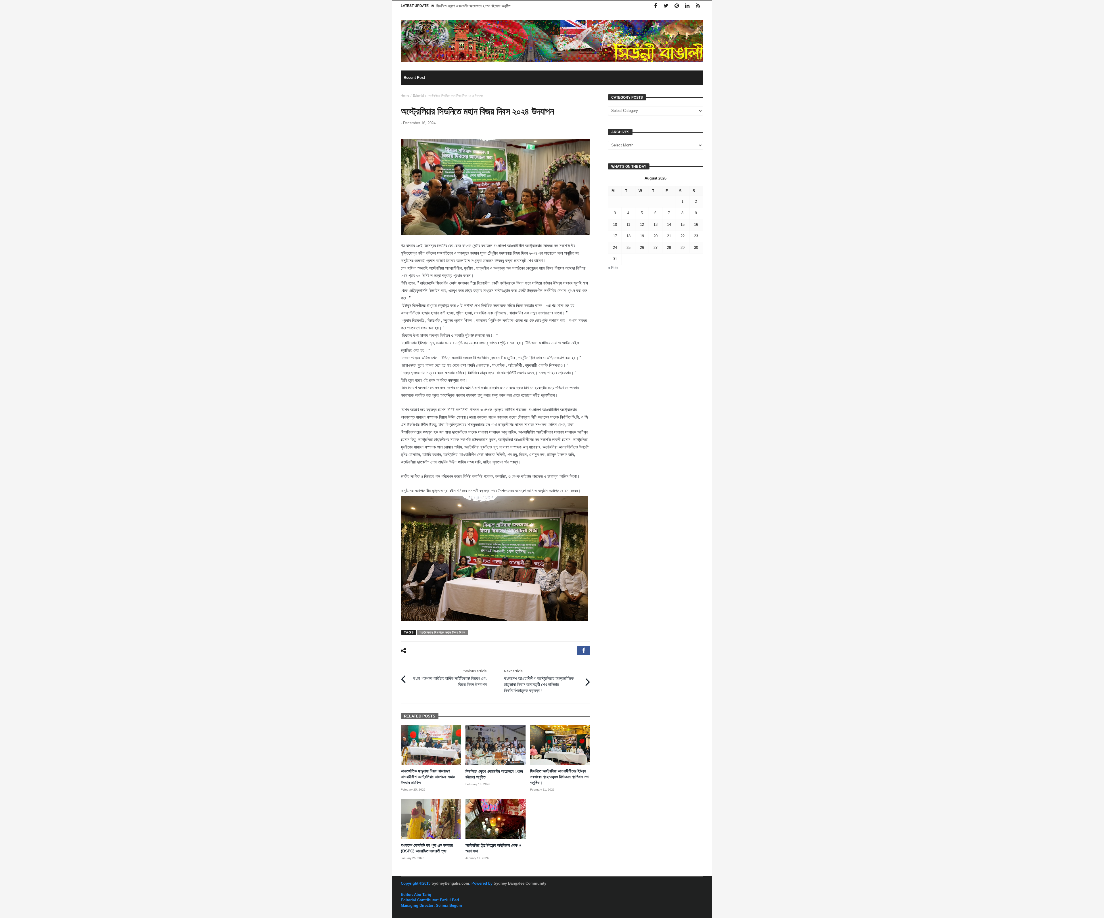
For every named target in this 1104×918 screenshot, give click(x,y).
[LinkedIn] (687, 6)
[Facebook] (655, 6)
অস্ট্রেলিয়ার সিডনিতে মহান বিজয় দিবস (442, 632)
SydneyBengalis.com (450, 883)
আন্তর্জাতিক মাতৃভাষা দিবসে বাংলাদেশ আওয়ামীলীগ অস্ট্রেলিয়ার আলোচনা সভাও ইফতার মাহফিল (428, 777)
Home (405, 95)
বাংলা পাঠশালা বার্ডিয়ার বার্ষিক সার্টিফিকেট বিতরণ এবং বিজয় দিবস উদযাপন (450, 678)
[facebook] (583, 650)
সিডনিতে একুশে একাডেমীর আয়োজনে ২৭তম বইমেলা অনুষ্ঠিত (473, 6)
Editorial (418, 95)
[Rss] (698, 6)
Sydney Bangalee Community (520, 883)
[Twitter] (666, 6)
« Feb (613, 268)
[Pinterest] (676, 6)
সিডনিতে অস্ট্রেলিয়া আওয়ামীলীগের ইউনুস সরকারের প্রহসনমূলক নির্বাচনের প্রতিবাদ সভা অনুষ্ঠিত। (559, 777)
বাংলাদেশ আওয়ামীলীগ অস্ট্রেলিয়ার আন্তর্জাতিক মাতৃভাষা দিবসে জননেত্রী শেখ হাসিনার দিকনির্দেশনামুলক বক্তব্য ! (539, 681)
